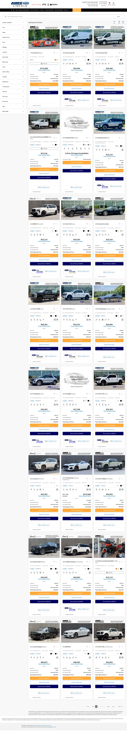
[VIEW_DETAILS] (76, 122)
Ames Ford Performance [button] (24, 10)
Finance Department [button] (49, 10)
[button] (58, 37)
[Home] (11, 10)
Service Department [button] (59, 10)
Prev (92, 706)
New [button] (14, 10)
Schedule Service (77, 10)
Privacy (40, 725)
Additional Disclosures (46, 725)
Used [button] (17, 10)
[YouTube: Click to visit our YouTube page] (104, 5)
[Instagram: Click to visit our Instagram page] (106, 5)
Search (118, 16)
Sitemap (36, 725)
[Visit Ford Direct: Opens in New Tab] (53, 727)
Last (113, 706)
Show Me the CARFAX (44, 92)
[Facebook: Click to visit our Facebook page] (102, 5)
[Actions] (57, 53)
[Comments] (87, 64)
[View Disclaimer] (76, 63)
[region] (44, 78)
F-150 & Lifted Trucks (34, 10)
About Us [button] (66, 10)
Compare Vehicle (36, 105)
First (87, 706)
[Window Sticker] (90, 64)
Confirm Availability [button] (44, 84)
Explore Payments (44, 88)
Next (108, 706)
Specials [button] (42, 10)
